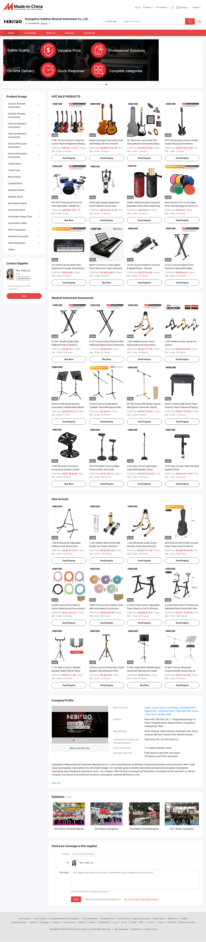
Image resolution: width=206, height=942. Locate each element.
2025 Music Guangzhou (106, 828)
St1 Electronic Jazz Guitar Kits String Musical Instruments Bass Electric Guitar (143, 143)
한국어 (124, 922)
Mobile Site (173, 918)
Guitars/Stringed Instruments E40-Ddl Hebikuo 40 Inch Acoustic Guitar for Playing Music (106, 143)
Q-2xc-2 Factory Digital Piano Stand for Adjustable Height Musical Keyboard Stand (179, 268)
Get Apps (183, 7)
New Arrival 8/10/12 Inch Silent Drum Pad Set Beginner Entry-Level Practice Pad (182, 206)
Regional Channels (141, 918)
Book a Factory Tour (80, 748)
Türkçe (161, 922)
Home (11, 32)
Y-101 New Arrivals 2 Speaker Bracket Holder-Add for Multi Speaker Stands (66, 671)
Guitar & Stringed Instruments (16, 105)
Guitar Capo (14, 170)
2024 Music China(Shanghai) (144, 828)
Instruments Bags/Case (20, 216)
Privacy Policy (151, 929)
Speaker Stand (15, 196)
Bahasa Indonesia (187, 922)
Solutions (69, 32)
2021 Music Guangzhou (182, 828)
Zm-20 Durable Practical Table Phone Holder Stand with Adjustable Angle (104, 469)
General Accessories (18, 236)
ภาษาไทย (150, 922)
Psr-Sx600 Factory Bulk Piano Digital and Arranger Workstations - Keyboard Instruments (68, 268)
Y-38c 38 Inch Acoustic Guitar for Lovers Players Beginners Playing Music (68, 143)
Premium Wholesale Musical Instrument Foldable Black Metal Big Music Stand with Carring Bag (68, 407)
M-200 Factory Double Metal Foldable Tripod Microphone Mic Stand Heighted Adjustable (105, 407)
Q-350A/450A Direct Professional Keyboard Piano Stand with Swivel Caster (182, 608)
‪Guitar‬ (148, 707)
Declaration (136, 929)
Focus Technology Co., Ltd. (82, 929)
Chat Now (25, 278)
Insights (184, 918)
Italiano (82, 922)
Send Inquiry (68, 158)
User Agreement (121, 929)
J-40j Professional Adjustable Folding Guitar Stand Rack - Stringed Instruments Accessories (68, 546)
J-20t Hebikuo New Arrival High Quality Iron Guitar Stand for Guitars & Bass (104, 546)
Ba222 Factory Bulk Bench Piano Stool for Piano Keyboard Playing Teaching (181, 407)
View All (55, 782)
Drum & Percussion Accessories (17, 155)
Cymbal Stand (15, 183)
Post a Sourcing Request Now (141, 899)
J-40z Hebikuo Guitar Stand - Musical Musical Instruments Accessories (141, 345)
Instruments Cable (17, 223)
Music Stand (14, 176)
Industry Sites (124, 918)
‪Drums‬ (195, 710)
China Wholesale (90, 918)
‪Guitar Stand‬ (158, 707)
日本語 (133, 922)
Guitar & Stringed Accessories (16, 115)
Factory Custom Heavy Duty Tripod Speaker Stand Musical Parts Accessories (106, 671)
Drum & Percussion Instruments (17, 145)
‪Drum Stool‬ (151, 714)
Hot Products (24, 918)
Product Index (159, 918)
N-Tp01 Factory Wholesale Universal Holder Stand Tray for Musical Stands (180, 671)
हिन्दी (141, 922)
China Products (40, 918)
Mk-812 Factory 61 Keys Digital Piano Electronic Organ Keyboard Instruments (105, 268)
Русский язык (69, 922)
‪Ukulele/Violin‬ (165, 714)
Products (31, 32)
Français (56, 922)
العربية (115, 922)
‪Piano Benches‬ (183, 710)
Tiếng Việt (171, 922)
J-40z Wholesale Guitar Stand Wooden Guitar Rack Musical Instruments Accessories (141, 546)
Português (44, 922)
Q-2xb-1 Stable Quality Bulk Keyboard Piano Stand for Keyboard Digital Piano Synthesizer (69, 345)
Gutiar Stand (14, 163)
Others (11, 249)
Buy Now (69, 220)
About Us (50, 32)
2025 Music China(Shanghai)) (69, 828)
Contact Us (89, 32)
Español (33, 922)
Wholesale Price (107, 918)
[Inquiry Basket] (172, 7)
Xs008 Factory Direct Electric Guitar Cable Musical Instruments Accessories (68, 608)
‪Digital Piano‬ (151, 710)
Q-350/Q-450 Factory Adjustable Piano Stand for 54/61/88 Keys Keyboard (143, 608)
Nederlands (104, 922)
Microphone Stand (17, 203)
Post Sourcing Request (199, 21)
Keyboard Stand (16, 190)
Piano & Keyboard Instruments (17, 125)
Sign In (138, 7)
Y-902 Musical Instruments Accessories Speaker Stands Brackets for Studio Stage (66, 469)
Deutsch (92, 922)
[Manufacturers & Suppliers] (24, 6)
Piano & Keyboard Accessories (17, 135)
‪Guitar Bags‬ (172, 707)
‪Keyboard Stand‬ (167, 710)
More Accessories (17, 229)
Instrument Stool (16, 209)
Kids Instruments (16, 242)
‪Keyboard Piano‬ (188, 707)
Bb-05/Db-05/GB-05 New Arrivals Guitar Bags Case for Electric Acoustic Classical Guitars (181, 546)
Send (76, 899)
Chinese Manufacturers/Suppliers (64, 918)
